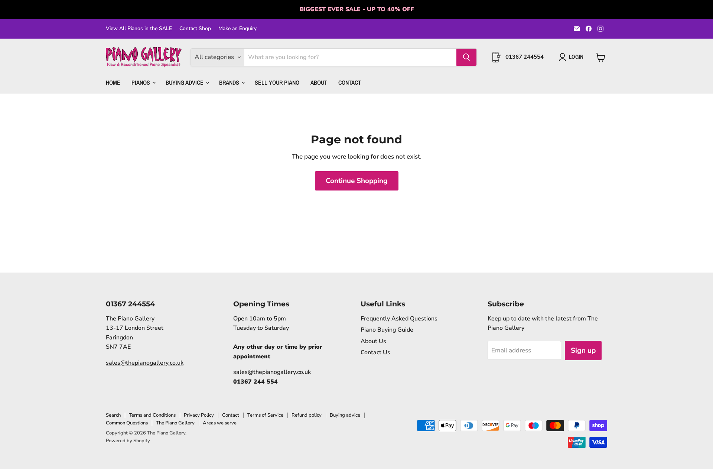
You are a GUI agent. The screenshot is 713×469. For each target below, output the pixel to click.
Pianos (141, 82)
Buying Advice (185, 82)
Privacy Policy (199, 415)
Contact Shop (195, 29)
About (318, 82)
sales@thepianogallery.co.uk (144, 363)
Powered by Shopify (128, 440)
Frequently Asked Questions (399, 319)
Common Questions (127, 423)
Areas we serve (220, 423)
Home (113, 82)
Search (113, 415)
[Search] (466, 57)
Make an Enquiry (237, 29)
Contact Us (375, 352)
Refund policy (307, 415)
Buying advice (345, 415)
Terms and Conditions (152, 415)
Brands (230, 82)
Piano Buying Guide (387, 330)
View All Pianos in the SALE (139, 29)
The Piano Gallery (175, 423)
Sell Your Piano (277, 82)
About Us (373, 341)
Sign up (583, 350)
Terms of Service (265, 415)
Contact (349, 82)
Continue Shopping (357, 181)
